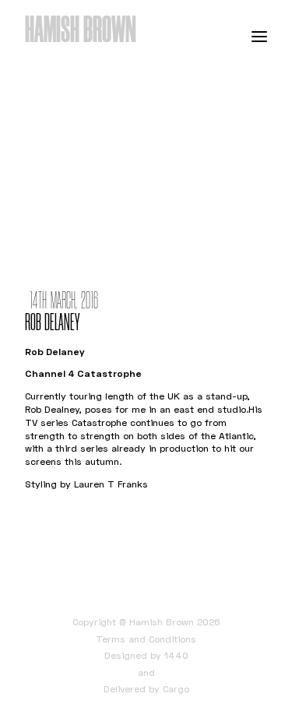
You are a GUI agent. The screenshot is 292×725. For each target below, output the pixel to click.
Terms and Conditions (146, 639)
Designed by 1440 (146, 655)
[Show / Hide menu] (259, 35)
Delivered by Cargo (146, 689)
